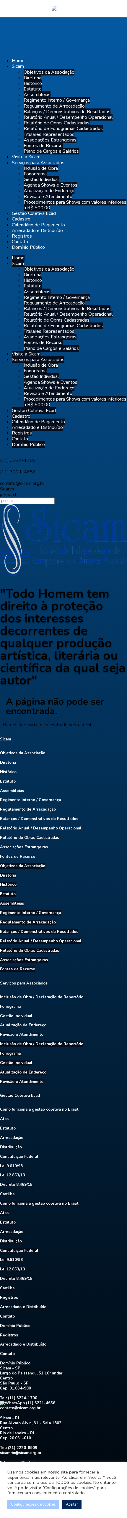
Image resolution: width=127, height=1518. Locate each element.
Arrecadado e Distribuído (37, 230)
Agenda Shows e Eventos (50, 185)
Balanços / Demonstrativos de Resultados (67, 111)
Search (7, 489)
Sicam (18, 66)
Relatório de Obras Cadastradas (56, 123)
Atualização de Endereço (49, 190)
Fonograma (35, 174)
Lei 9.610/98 (11, 1166)
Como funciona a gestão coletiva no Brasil (39, 1109)
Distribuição (11, 1147)
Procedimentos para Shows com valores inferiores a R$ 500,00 (75, 205)
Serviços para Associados (38, 162)
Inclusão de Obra (41, 168)
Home (18, 60)
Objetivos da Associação (49, 72)
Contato (20, 241)
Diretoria (32, 78)
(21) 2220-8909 (22, 1448)
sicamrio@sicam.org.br (20, 1453)
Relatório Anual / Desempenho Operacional (68, 117)
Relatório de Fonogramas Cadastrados (63, 128)
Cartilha (7, 1194)
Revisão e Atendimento (48, 196)
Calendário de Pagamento (38, 225)
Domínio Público (28, 247)
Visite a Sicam (26, 157)
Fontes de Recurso (43, 145)
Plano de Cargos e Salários (51, 151)
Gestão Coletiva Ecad (34, 213)
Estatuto (33, 89)
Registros (22, 236)
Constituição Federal (19, 1156)
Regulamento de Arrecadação (54, 106)
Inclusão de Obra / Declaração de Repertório (41, 997)
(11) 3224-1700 (22, 1398)
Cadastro (21, 219)
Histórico (33, 83)
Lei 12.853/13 (12, 1175)
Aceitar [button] (72, 1504)
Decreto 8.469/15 (16, 1184)
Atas (4, 1119)
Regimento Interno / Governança (57, 100)
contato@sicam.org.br (20, 1408)
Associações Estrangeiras (50, 140)
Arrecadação (11, 1137)
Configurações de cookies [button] (33, 1504)
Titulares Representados (49, 134)
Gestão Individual (41, 179)
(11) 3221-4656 (40, 1403)
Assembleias (37, 94)
